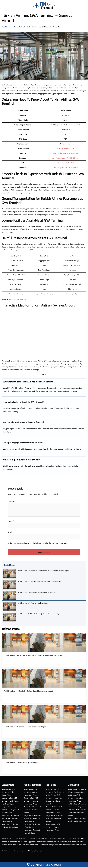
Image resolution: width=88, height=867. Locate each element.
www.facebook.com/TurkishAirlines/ (65, 158)
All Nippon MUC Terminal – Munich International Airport (77, 812)
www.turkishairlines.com (65, 148)
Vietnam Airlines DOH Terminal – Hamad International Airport (54, 810)
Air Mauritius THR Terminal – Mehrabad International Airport (75, 798)
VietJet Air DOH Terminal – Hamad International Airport (55, 818)
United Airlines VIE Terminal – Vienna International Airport (31, 792)
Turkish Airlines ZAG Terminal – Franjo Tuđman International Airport (39, 614)
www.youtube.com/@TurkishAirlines (65, 153)
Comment (12, 501)
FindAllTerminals (7, 27)
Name (11, 521)
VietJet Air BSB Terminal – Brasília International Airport (32, 810)
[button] (85, 5)
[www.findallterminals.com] (44, 5)
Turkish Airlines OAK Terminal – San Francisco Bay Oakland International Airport (43, 571)
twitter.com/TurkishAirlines (65, 163)
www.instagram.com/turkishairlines (65, 167)
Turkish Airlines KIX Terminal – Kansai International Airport (36, 592)
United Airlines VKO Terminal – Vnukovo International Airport (31, 801)
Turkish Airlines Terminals (22, 27)
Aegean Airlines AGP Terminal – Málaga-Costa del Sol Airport (11, 810)
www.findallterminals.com (17, 851)
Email (11, 532)
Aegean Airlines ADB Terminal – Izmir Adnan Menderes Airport (10, 801)
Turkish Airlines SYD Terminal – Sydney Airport (33, 603)
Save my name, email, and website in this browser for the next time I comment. (38, 543)
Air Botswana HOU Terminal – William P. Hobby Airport (9, 792)
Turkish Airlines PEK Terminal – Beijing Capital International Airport (39, 581)
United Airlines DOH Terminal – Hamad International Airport (53, 827)
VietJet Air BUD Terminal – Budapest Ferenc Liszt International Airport (32, 818)
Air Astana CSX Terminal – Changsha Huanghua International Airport (10, 818)
